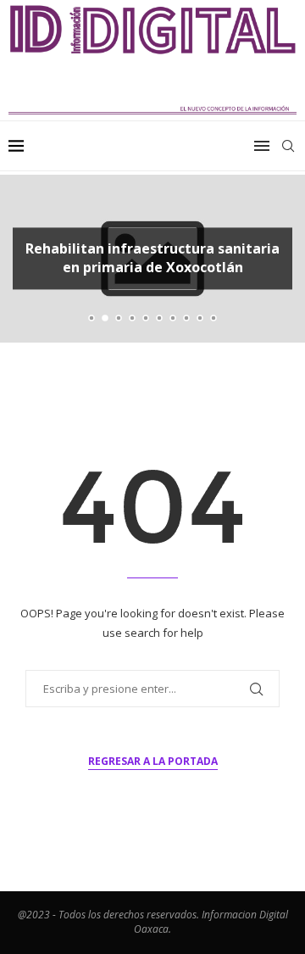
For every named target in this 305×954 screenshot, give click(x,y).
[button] (22, 257)
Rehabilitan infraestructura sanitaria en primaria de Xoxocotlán (152, 257)
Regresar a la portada (153, 761)
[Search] (288, 145)
